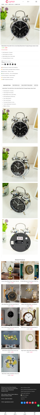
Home (3, 4)
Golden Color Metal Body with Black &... (29, 304)
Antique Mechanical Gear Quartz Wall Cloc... (29, 281)
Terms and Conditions (25, 393)
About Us (23, 398)
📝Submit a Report (24, 395)
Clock (6, 4)
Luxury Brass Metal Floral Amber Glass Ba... (10, 281)
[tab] (6, 85)
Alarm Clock (17, 4)
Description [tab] (7, 85)
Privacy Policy (24, 397)
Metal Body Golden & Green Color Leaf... (10, 350)
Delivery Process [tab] (27, 85)
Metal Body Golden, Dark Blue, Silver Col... (10, 373)
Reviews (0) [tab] (16, 85)
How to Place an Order (25, 387)
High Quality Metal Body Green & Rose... (29, 350)
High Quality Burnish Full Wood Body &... (29, 327)
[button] (1, 25)
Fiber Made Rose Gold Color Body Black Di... (10, 304)
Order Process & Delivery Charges (28, 391)
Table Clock (11, 4)
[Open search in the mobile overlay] (23, 1)
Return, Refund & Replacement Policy (28, 389)
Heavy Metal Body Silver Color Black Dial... (10, 327)
